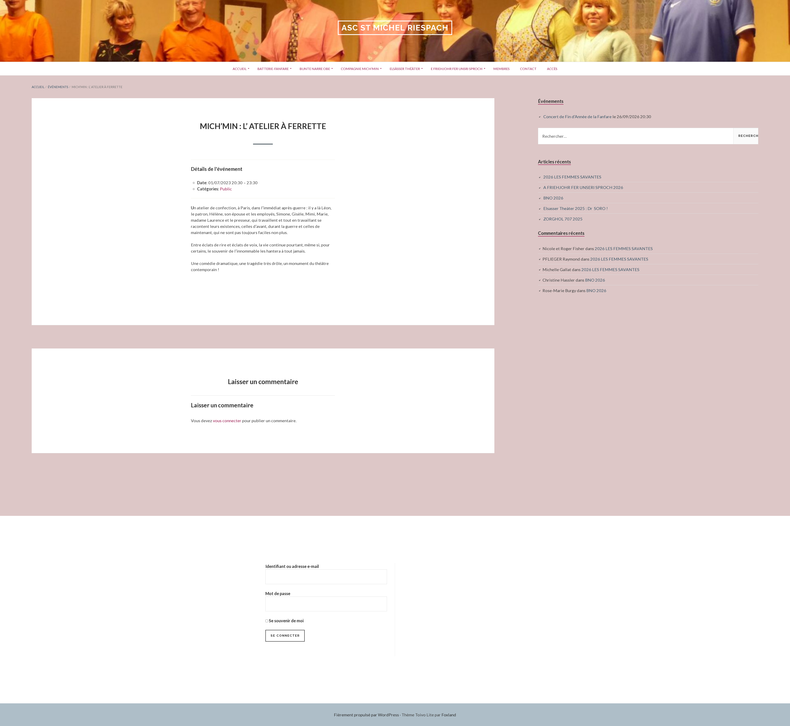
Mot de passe (277, 593)
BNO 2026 (553, 197)
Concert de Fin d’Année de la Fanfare (577, 116)
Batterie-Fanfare (273, 69)
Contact (528, 69)
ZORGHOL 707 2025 (563, 218)
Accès (552, 69)
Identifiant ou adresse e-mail (292, 566)
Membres (501, 69)
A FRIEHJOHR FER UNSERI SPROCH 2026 (583, 187)
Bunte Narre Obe (315, 69)
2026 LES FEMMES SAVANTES (572, 176)
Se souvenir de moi (286, 620)
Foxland (448, 714)
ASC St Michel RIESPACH (395, 27)
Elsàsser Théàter (405, 69)
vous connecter (227, 420)
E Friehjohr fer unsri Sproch (456, 69)
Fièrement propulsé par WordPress (366, 714)
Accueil (239, 69)
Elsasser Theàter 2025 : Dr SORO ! (575, 208)
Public (226, 188)
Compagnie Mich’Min (360, 69)
